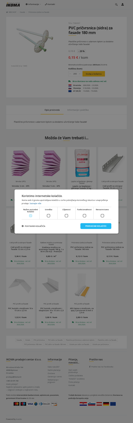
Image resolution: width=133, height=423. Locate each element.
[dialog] (66, 212)
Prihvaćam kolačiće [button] (95, 226)
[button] (33, 226)
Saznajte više (35, 203)
